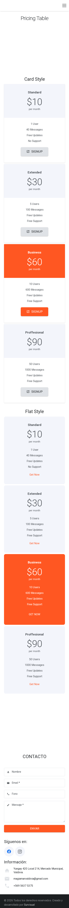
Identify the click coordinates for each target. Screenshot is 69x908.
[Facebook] (9, 852)
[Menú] (64, 5)
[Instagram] (20, 852)
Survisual (29, 904)
